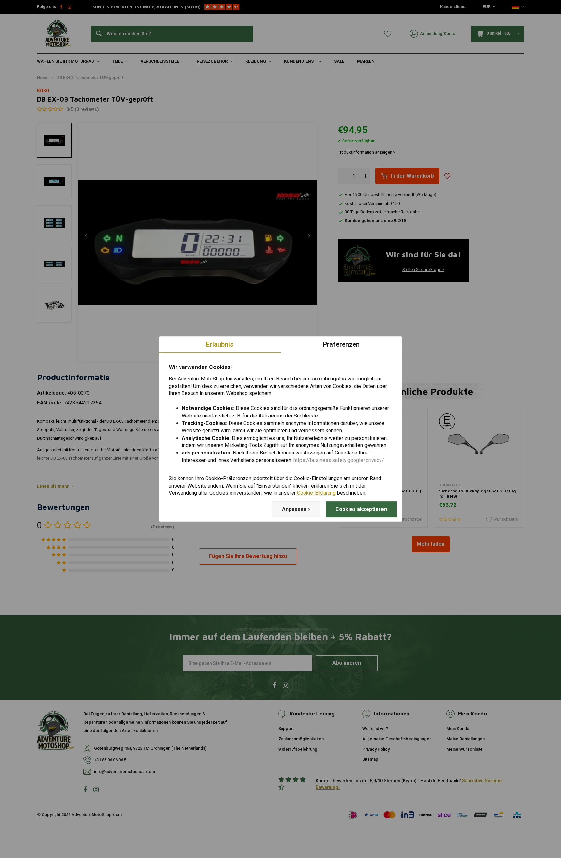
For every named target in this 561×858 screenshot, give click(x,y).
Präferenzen (341, 344)
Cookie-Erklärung (316, 493)
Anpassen (294, 509)
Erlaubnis (219, 344)
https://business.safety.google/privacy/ (338, 460)
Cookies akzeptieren (361, 509)
